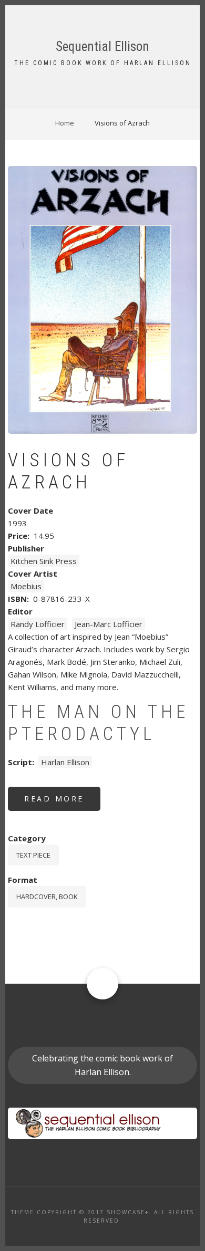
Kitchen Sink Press (44, 561)
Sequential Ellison (102, 46)
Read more (62, 802)
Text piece (33, 855)
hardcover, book (47, 896)
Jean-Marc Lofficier (108, 624)
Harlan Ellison (65, 762)
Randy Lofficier (38, 624)
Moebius (26, 586)
